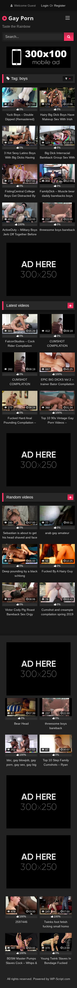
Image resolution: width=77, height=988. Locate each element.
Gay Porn (20, 18)
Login (45, 5)
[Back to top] (63, 975)
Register (59, 5)
